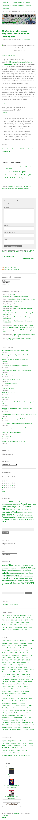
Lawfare (14, 703)
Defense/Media (6, 703)
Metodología (5, 397)
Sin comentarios (26, 39)
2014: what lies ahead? (8, 393)
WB (3, 684)
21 (10, 485)
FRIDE (18, 617)
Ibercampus (17, 745)
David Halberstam (12, 787)
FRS (8, 622)
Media (15, 512)
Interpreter (9, 684)
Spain (28, 517)
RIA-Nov (20, 669)
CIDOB (8, 617)
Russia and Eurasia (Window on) (11, 720)
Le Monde (23, 640)
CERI (3, 622)
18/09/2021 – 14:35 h (8, 55)
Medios (28, 2)
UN (20, 519)
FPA (13, 617)
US (22, 519)
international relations (16, 509)
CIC (3, 617)
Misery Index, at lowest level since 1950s (13, 441)
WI (6, 627)
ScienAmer (5, 660)
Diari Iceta (5, 672)
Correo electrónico (10, 232)
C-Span (24, 720)
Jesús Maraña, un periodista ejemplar (12, 375)
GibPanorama (6, 674)
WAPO (16, 640)
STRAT (26, 620)
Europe (4, 506)
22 (12, 485)
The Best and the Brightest (11, 785)
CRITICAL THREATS (28, 724)
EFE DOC (5, 710)
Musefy (5, 296)
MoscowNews (14, 648)
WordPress (16, 813)
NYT (29, 640)
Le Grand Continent (16, 717)
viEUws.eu (12, 693)
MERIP (4, 667)
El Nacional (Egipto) (15, 729)
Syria (32, 517)
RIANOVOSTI (26, 674)
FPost (19, 677)
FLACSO (30, 743)
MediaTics (13, 669)
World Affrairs (17, 684)
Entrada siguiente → (29, 258)
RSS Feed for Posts (10, 267)
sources (23, 517)
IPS (27, 672)
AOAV (20, 667)
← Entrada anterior (8, 256)
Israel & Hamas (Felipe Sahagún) (23, 325)
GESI (10, 713)
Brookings (9, 615)
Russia (5, 517)
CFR (29, 615)
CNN (3, 640)
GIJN (13, 674)
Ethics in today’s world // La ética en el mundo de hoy (17, 423)
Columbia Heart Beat (8, 686)
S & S (10, 664)
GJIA (19, 743)
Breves (14, 5)
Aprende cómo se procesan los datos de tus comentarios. (18, 250)
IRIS (12, 622)
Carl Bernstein (12, 798)
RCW (3, 677)
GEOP (11, 627)
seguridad (18, 517)
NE (23, 653)
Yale (3, 743)
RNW (19, 645)
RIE (12, 620)
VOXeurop (22, 703)
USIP (25, 627)
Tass (18, 693)
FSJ (13, 705)
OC (30, 672)
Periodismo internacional (11, 766)
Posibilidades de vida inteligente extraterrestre (15, 365)
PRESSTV (5, 669)
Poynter (24, 693)
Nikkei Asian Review (7, 696)
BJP (14, 657)
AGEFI (30, 705)
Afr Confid (14, 650)
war (27, 519)
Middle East (26, 512)
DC (28, 662)
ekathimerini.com (7, 727)
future (29, 506)
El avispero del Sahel (8, 388)
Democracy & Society (8, 698)
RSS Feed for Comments (11, 269)
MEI (21, 629)
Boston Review (6, 655)
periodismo (11, 188)
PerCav (21, 672)
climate (15, 502)
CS (10, 662)
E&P (9, 657)
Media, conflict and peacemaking (19, 296)
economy (17, 504)
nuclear (31, 512)
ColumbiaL (25, 750)
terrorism (5, 520)
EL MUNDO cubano (7, 437)
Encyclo (27, 625)
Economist (23, 643)
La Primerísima (12, 667)
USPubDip (16, 629)
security (11, 517)
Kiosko (11, 710)
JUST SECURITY (7, 724)
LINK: (4, 103)
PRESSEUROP (13, 653)
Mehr (9, 691)
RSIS (15, 755)
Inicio (4, 2)
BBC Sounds (27, 717)
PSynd (28, 617)
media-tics (18, 696)
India (27, 679)
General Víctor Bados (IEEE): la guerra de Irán (21, 299)
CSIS (20, 620)
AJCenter (30, 745)
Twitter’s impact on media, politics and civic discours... (17, 355)
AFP (18, 660)
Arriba (4, 817)
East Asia (27, 629)
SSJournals (10, 701)
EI (20, 653)
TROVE (13, 689)
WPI (30, 698)
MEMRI (4, 629)
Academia (21, 753)
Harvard (30, 740)
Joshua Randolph (8, 313)
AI (16, 620)
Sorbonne (13, 743)
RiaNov (25, 645)
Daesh (31, 502)
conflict (19, 502)
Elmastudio (5, 815)
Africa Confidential (21, 705)
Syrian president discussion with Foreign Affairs (15, 350)
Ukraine (15, 520)
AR (20, 648)
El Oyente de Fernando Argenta (15, 178)
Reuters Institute (27, 708)
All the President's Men (11, 796)
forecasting (11, 507)
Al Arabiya (21, 679)
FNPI (24, 745)
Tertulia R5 (5, 681)
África (4, 521)
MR (14, 677)
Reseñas (28, 5)
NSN (15, 625)
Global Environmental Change (22, 727)
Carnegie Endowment (20, 615)
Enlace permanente (23, 188)
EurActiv (4, 664)
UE (11, 520)
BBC (10, 643)
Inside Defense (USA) (28, 722)
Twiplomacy (5, 689)
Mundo (9, 2)
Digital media (25, 655)
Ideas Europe (18, 627)
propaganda (28, 515)
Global (6, 509)
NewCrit (4, 691)
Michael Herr (12, 776)
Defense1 (14, 679)
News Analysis (21, 662)
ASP (3, 615)
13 (8, 483)
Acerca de (6, 8)
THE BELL (5, 729)
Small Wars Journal (21, 698)
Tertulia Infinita (25, 691)
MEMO (29, 710)
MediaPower (23, 701)
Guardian (4, 643)
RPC (22, 657)
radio (16, 188)
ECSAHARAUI (15, 722)
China (10, 502)
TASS (27, 713)
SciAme (9, 677)
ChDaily (7, 650)
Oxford (25, 648)
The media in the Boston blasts (11, 379)
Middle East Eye (20, 710)
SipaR (18, 750)
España (15, 2)
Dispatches (11, 775)
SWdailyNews (13, 672)
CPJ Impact (19, 686)
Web (5, 239)
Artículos (21, 2)
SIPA (24, 740)
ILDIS (3, 625)
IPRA (22, 622)
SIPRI (31, 620)
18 (4, 485)
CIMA (26, 669)
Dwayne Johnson (8, 327)
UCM (19, 740)
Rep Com (20, 664)
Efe (18, 657)
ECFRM (9, 625)
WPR (3, 701)
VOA (27, 657)
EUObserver (5, 717)
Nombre (7, 225)
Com (25, 667)
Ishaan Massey (7, 321)
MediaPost (30, 677)
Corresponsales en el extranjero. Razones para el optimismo (19, 414)
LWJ (32, 679)
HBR (32, 655)
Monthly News (6, 705)
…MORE (5, 112)
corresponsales (26, 502)
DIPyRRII (9, 745)
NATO (18, 674)
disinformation (10, 504)
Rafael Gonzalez (8, 306)
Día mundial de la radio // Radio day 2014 (18, 175)
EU (30, 504)
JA (12, 645)
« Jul (3, 491)
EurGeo (27, 689)
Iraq (23, 509)
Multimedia (21, 5)
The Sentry (17, 724)
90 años (26, 186)
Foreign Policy (18, 506)
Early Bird (5, 693)
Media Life (20, 689)
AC (3, 627)
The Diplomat (5, 679)
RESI (16, 701)
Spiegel (16, 643)
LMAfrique (16, 691)
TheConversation (19, 713)
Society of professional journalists (11, 432)
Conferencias (7, 5)
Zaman (26, 686)
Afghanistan (5, 502)
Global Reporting (6, 708)
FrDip (7, 620)
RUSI (30, 627)
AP (11, 660)
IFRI (23, 617)
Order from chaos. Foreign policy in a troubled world (16, 370)
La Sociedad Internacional (9, 383)
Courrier (30, 643)
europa (31, 648)
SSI (32, 625)
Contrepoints (26, 684)
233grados (20, 681)
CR (15, 664)
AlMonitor (4, 662)
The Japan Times (22, 715)
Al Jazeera (10, 640)
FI (15, 645)
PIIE (3, 620)
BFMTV (28, 660)
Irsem (17, 622)
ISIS (28, 510)
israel (31, 509)
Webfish (8, 284)
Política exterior (18, 515)
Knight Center (12, 740)
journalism (7, 512)
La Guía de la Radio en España (15, 172)
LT (2, 650)
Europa (34, 504)
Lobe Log (4, 713)
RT (14, 660)
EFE (20, 650)
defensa (4, 504)
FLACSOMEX (6, 748)
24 (2, 487)
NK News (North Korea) (8, 715)
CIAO (24, 743)
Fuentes (25, 506)
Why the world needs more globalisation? (13, 419)
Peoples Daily (6, 645)
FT (33, 640)
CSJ (7, 743)
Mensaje (7, 207)
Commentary (16, 655)
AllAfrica (4, 653)
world (31, 519)
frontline (20, 625)
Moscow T (5, 648)
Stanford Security (7, 755)
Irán (26, 509)
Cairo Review (28, 681)
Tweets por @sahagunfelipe (10, 604)
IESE (3, 745)
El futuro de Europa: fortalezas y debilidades (14, 428)
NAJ (14, 662)
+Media (32, 669)
